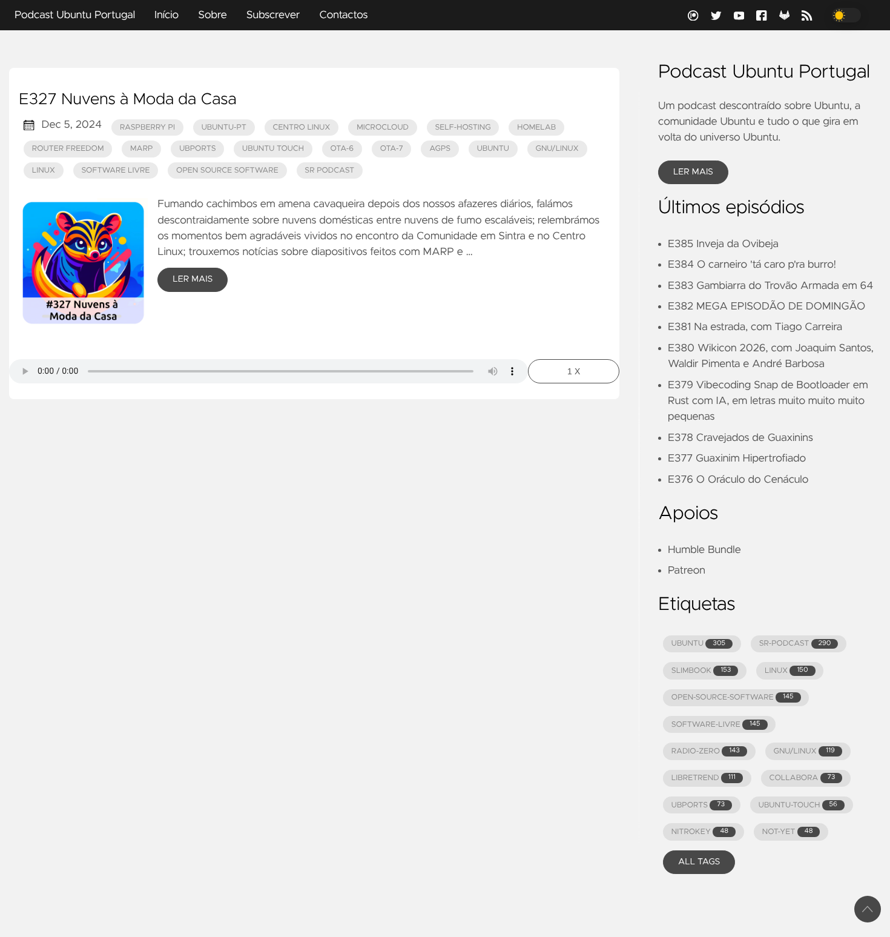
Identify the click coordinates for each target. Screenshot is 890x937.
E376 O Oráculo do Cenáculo (738, 479)
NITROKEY (699, 832)
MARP (141, 149)
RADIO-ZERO (705, 751)
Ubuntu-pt (224, 127)
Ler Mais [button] (693, 172)
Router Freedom (68, 149)
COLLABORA (802, 778)
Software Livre (116, 170)
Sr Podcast (329, 170)
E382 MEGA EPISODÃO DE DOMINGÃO (766, 306)
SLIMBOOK (701, 671)
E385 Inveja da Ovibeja (723, 244)
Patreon (686, 570)
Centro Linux (302, 127)
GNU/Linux (557, 149)
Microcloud (383, 127)
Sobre (212, 15)
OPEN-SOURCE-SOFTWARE (732, 697)
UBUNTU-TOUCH (798, 805)
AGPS (439, 149)
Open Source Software (227, 170)
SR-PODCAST (795, 643)
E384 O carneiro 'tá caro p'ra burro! (752, 264)
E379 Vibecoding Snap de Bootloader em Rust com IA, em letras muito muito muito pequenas (768, 401)
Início (166, 15)
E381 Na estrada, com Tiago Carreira (755, 327)
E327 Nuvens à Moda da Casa (128, 100)
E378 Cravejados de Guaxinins (740, 437)
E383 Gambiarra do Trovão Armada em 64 (770, 285)
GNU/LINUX (804, 751)
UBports (197, 149)
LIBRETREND (703, 778)
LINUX (786, 671)
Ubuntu (493, 149)
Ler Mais (193, 279)
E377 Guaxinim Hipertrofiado (737, 458)
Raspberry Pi (147, 127)
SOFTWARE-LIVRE (715, 725)
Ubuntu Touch (273, 149)
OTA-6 (342, 149)
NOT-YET (787, 832)
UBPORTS (698, 805)
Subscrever (273, 15)
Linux (43, 170)
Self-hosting (463, 127)
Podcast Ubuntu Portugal (75, 15)
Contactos (343, 15)
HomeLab (536, 127)
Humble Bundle (704, 550)
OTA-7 (391, 149)
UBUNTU (698, 643)
